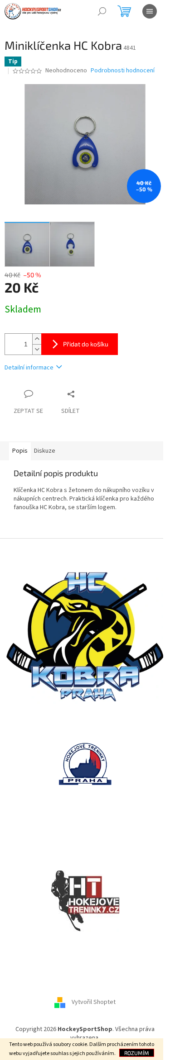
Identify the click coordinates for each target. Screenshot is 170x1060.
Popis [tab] (20, 450)
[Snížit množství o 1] (36, 349)
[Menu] (150, 11)
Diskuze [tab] (44, 450)
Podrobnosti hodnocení (123, 70)
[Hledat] (102, 11)
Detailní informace (29, 367)
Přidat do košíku (85, 344)
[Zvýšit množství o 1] (36, 339)
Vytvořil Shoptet (94, 1002)
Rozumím (136, 1053)
